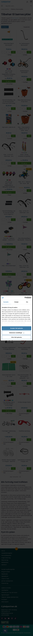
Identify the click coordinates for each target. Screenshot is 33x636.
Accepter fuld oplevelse (16, 328)
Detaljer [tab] (16, 302)
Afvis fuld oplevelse (16, 337)
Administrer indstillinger (15, 332)
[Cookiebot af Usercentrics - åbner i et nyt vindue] (24, 298)
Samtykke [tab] (6, 302)
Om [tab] (27, 302)
